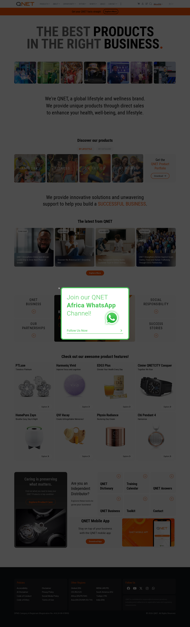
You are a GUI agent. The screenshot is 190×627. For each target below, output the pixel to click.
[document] (95, 313)
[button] (59, 288)
